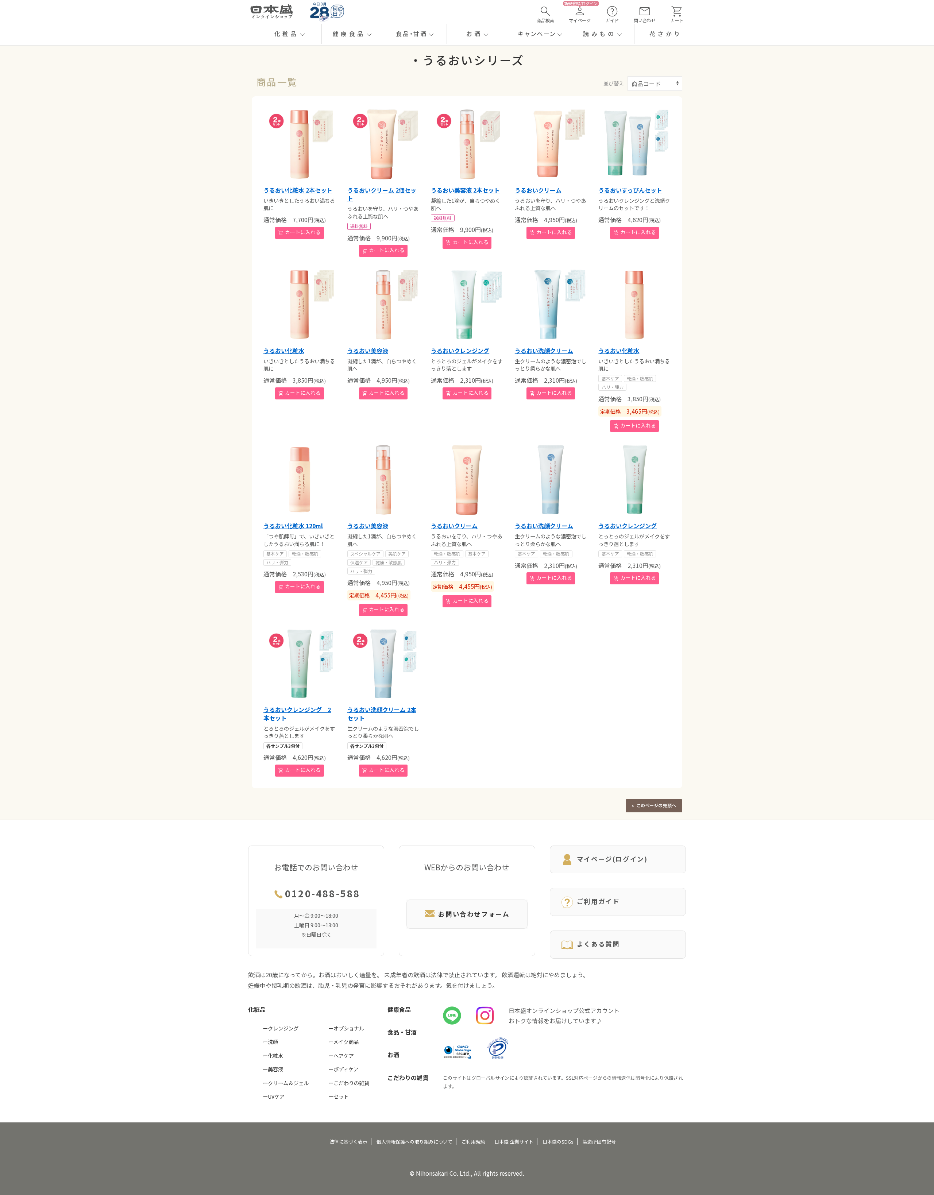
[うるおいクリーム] (551, 144)
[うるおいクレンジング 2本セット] (299, 664)
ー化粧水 (273, 1055)
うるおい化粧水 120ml (293, 525)
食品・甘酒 (402, 1032)
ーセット (338, 1096)
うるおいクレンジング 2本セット (297, 713)
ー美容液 (273, 1069)
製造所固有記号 (599, 1141)
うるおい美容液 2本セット (465, 190)
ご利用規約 (473, 1141)
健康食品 (399, 1009)
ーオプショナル (346, 1028)
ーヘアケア (341, 1055)
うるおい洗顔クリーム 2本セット (381, 713)
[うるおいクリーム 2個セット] (383, 144)
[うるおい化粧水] (299, 304)
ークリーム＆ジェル (286, 1083)
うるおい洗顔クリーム (544, 350)
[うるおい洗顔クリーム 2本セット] (383, 664)
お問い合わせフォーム (473, 914)
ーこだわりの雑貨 (348, 1083)
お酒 (393, 1054)
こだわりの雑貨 (407, 1077)
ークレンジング (280, 1028)
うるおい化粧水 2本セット (297, 190)
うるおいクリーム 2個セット (381, 194)
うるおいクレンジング (460, 350)
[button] (290, 34)
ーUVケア (274, 1096)
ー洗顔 (270, 1041)
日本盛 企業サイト (513, 1141)
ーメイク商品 (343, 1041)
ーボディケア (343, 1069)
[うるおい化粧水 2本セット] (299, 144)
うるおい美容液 (367, 350)
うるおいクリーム (538, 190)
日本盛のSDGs (558, 1141)
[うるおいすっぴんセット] (634, 144)
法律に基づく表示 (348, 1141)
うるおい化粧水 (283, 350)
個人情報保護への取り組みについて (414, 1141)
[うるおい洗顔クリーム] (551, 304)
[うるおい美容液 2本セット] (467, 144)
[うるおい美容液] (383, 304)
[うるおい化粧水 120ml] (299, 480)
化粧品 (257, 1009)
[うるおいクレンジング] (467, 304)
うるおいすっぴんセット (630, 190)
